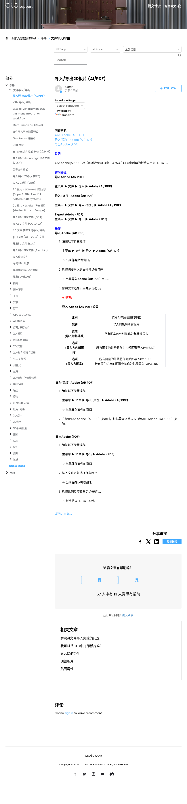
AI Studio (19, 321)
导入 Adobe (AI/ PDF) (69, 135)
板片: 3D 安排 (21, 403)
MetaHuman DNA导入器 (28, 125)
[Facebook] (140, 543)
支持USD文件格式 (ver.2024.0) (31, 151)
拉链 (15, 459)
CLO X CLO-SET (23, 315)
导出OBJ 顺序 (21, 263)
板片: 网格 (19, 409)
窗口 (15, 308)
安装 (15, 302)
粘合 (15, 390)
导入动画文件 (20, 257)
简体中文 (170, 6)
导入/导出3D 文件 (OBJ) (27, 217)
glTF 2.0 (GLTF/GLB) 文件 (28, 237)
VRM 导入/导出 (22, 102)
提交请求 (154, 6)
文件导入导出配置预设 (25, 131)
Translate (68, 115)
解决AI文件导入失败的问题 (80, 638)
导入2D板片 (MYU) (24, 183)
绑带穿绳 (18, 384)
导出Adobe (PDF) (67, 144)
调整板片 (67, 661)
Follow (170, 88)
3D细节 (17, 422)
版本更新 (18, 289)
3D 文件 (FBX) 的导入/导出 (29, 230)
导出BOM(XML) (22, 276)
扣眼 (15, 453)
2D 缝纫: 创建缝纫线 (25, 378)
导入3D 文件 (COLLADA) (27, 224)
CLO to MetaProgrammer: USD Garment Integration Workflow (29, 113)
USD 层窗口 (19, 145)
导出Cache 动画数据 (25, 270)
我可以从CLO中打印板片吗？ (81, 646)
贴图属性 (67, 669)
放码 (15, 371)
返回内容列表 (63, 514)
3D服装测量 (20, 428)
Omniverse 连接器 (24, 138)
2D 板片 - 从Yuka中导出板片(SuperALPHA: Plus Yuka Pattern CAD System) (30, 194)
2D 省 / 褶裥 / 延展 (24, 352)
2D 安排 (17, 346)
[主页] (19, 6)
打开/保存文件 (21, 327)
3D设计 (17, 415)
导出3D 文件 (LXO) (24, 243)
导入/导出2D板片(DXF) (26, 176)
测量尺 (17, 365)
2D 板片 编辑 (20, 340)
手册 (44, 38)
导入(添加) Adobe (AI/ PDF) (73, 140)
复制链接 (172, 541)
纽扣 (15, 447)
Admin (69, 87)
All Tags (61, 49)
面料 (15, 434)
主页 (15, 296)
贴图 (15, 441)
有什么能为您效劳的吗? (20, 38)
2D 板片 (17, 333)
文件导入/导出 (60, 38)
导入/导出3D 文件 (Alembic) (30, 250)
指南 (15, 283)
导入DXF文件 (69, 653)
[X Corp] (148, 543)
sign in (69, 713)
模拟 (15, 396)
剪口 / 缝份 (19, 359)
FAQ (12, 472)
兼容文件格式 (20, 169)
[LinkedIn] (156, 543)
